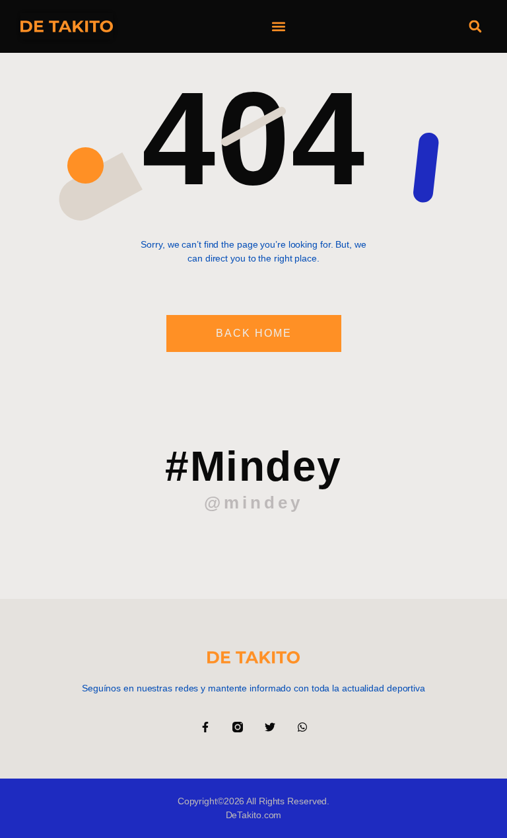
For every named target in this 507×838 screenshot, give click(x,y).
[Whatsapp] (302, 727)
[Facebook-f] (205, 727)
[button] (278, 27)
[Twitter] (270, 727)
